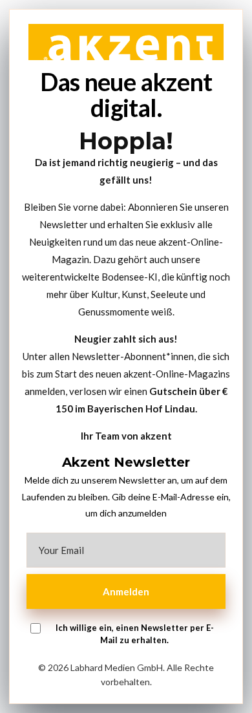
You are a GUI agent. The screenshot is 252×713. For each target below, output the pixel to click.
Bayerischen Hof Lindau (141, 408)
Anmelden (126, 591)
